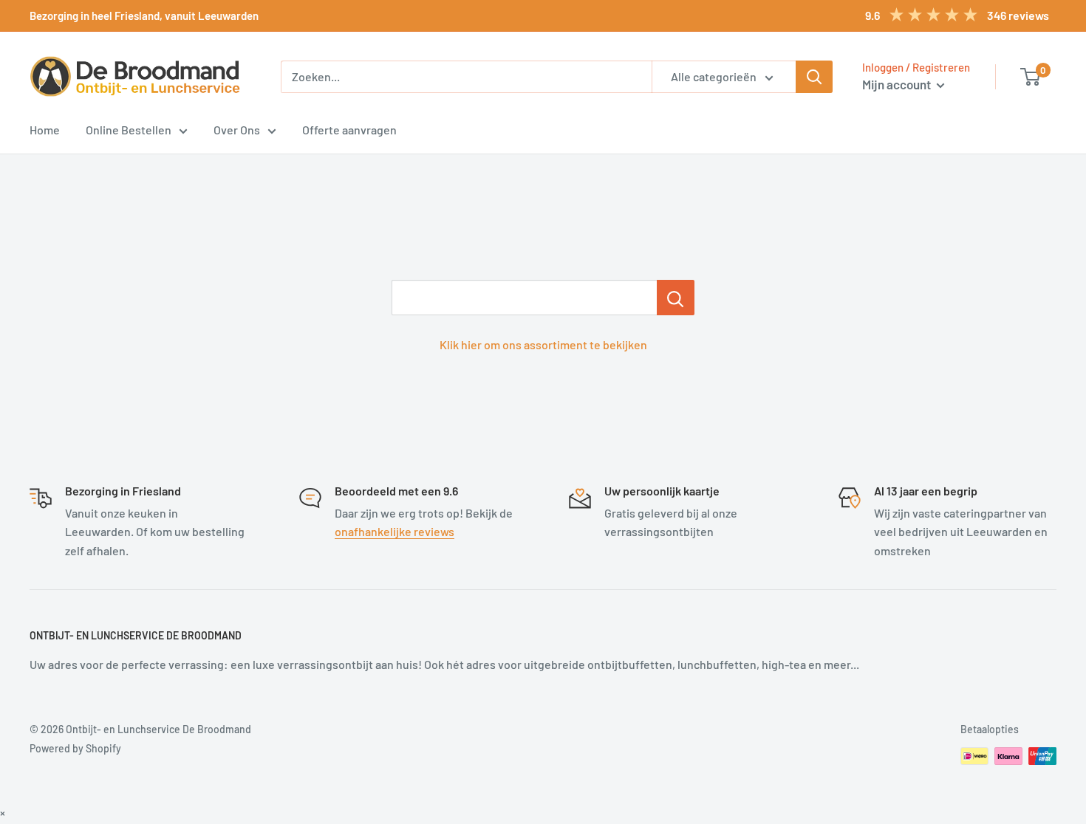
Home (45, 130)
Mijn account (897, 84)
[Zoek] (814, 77)
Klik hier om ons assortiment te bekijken (543, 344)
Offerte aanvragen (349, 130)
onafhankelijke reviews (394, 531)
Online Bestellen (128, 130)
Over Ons (237, 130)
